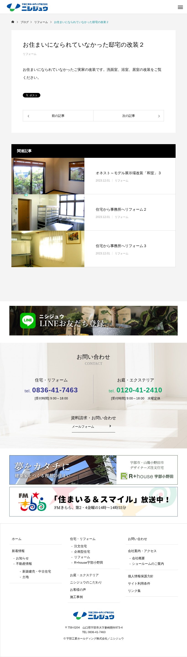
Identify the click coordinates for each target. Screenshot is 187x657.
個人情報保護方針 (140, 576)
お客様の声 (78, 589)
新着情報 (18, 551)
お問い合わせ (137, 539)
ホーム (16, 539)
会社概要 (138, 558)
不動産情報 (24, 563)
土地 (25, 577)
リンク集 (134, 591)
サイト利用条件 (139, 583)
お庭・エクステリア (84, 575)
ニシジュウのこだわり (86, 582)
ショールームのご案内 (148, 563)
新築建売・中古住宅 (36, 571)
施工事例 (76, 597)
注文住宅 (80, 546)
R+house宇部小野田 (88, 562)
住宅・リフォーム (83, 539)
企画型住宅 (82, 551)
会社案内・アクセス (142, 551)
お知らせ (22, 558)
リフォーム (29, 54)
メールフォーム (83, 426)
